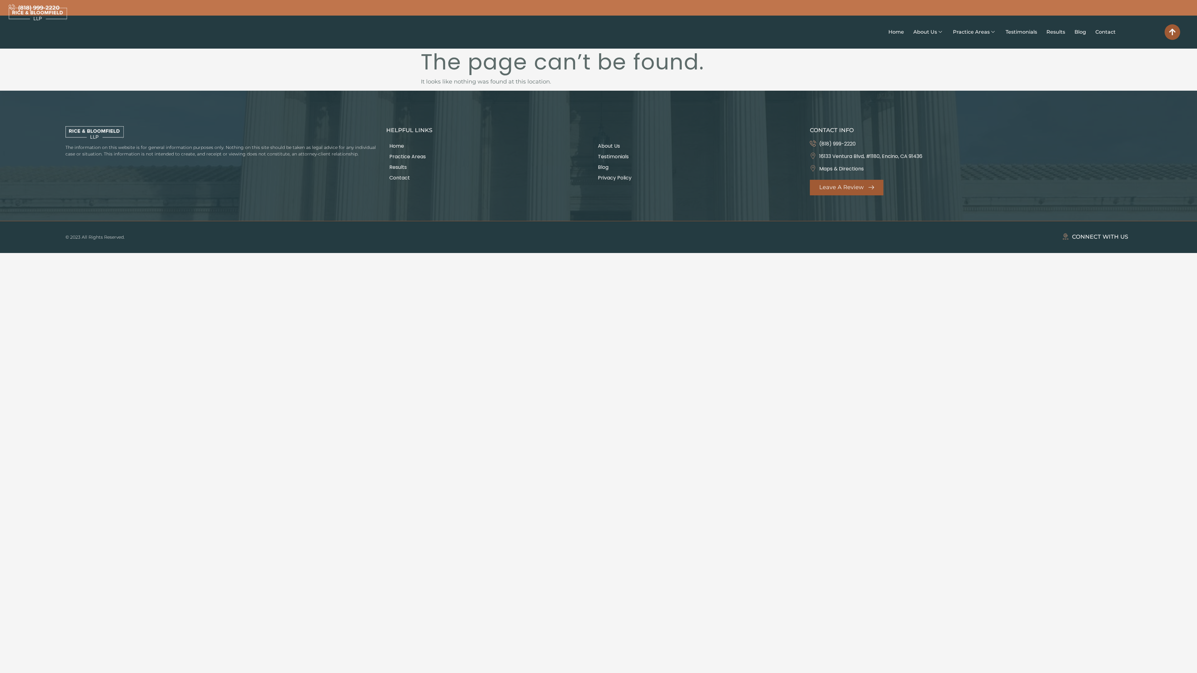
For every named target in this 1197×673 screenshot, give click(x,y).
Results (1055, 32)
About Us (925, 32)
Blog (1080, 32)
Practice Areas (971, 32)
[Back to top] (1172, 32)
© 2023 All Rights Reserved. (95, 237)
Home (896, 32)
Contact (1105, 32)
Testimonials (1021, 32)
